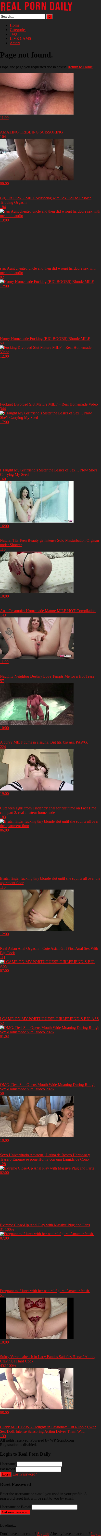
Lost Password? (25, 1474)
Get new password (15, 1512)
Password (7, 1469)
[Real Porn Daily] (37, 12)
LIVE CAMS (20, 38)
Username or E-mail (15, 1507)
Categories (18, 30)
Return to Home (80, 67)
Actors (15, 43)
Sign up (43, 1534)
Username (8, 1464)
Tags (13, 34)
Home (14, 25)
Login (6, 1474)
